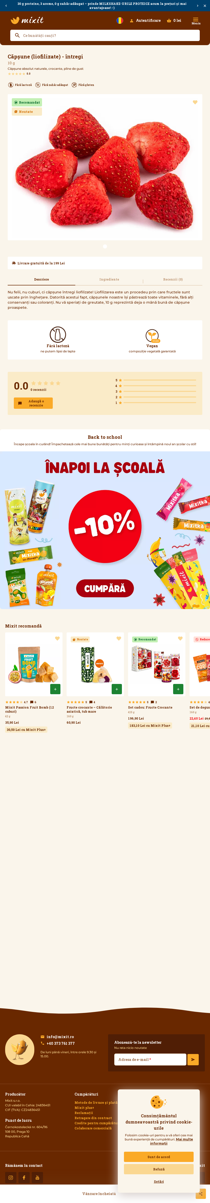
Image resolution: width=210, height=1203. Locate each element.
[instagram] (10, 1177)
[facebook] (24, 1177)
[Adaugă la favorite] (195, 102)
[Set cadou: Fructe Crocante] (156, 680)
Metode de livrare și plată (96, 1102)
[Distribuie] (201, 1194)
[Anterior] (6, 6)
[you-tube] (37, 1177)
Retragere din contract (93, 1118)
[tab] (41, 281)
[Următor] (198, 6)
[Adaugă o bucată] (55, 689)
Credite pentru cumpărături (97, 1123)
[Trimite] (193, 1059)
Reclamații (84, 1113)
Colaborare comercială (93, 1128)
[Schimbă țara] (120, 20)
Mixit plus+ (84, 1108)
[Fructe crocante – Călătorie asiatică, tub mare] (95, 679)
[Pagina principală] (27, 20)
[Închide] (205, 6)
